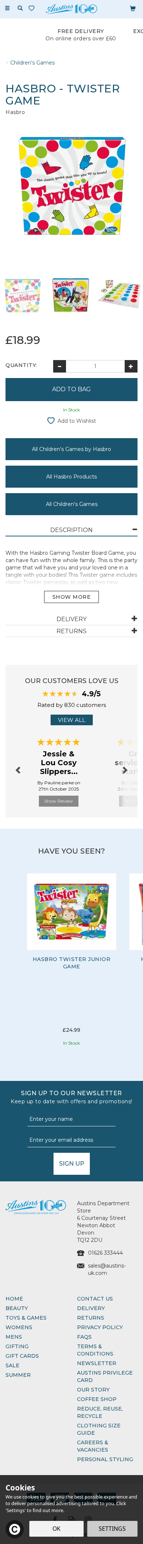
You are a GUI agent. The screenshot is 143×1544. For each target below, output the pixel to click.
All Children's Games (72, 504)
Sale (12, 1365)
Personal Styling (105, 1459)
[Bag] (133, 8)
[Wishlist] (33, 8)
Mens (14, 1337)
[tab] (72, 530)
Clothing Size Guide (99, 1429)
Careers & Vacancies (92, 1446)
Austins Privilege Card (105, 1376)
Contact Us (95, 1298)
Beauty (17, 1308)
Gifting (17, 1346)
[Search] (20, 8)
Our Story (93, 1389)
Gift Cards (22, 1356)
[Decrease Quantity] (59, 366)
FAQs (84, 1337)
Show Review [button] (58, 801)
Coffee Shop (97, 1399)
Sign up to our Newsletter (71, 1097)
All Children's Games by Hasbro (71, 449)
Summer (18, 1375)
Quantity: (21, 365)
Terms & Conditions (95, 1350)
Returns (90, 1317)
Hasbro (15, 112)
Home (14, 1298)
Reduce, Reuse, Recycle (100, 1412)
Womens (19, 1327)
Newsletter (96, 1363)
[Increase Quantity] (131, 366)
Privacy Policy (100, 1327)
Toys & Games (26, 1317)
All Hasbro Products (71, 476)
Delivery (91, 1308)
